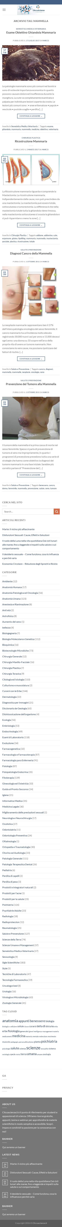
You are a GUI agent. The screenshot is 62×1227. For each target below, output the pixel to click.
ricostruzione (23, 241)
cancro (42, 369)
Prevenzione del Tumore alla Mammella (31, 384)
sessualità (44, 1049)
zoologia (47, 1054)
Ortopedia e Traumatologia (16, 846)
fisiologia (14, 1031)
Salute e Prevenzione (31, 250)
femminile (12, 488)
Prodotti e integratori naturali (17, 887)
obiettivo (44, 129)
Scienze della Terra (11, 939)
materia (56, 1031)
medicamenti (7, 1036)
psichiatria (49, 1041)
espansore (6, 238)
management (47, 1031)
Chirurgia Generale (12, 656)
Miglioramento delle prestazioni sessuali (23, 812)
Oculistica (7, 823)
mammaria (16, 129)
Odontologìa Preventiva (14, 835)
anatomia (10, 1020)
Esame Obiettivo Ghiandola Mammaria (31, 32)
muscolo (6, 1042)
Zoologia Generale (11, 1002)
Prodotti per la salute (13, 899)
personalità (23, 1042)
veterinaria (53, 129)
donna (5, 488)
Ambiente (7, 581)
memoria (29, 1036)
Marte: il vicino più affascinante (18, 529)
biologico (6, 1026)
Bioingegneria (9, 633)
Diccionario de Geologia (14, 708)
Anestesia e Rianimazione (15, 604)
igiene (30, 1031)
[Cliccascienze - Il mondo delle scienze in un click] (32, 9)
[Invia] (57, 511)
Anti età (6, 610)
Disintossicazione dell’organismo (19, 714)
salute (41, 488)
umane (39, 1054)
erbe (5, 1031)
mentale (36, 1036)
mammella (26, 129)
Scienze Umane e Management (18, 945)
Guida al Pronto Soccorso (15, 789)
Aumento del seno (11, 621)
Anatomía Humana (12, 587)
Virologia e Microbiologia (15, 997)
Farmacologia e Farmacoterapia (18, 754)
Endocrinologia (10, 731)
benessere (43, 485)
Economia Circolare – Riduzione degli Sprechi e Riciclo (29, 563)
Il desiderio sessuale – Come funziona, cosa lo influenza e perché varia (30, 556)
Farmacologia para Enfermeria (17, 760)
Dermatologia (9, 696)
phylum (31, 1042)
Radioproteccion (10, 922)
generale (24, 1031)
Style (4, 968)
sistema (52, 1048)
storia (18, 1054)
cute (55, 235)
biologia (50, 1021)
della (39, 1026)
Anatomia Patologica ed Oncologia (20, 592)
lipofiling (21, 238)
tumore (53, 488)
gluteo (14, 238)
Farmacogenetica (11, 748)
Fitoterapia (8, 777)
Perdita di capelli (10, 875)
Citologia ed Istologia (13, 679)
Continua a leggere (31, 116)
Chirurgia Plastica (31, 138)
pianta (37, 1041)
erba (56, 1026)
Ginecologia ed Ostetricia (15, 783)
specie (12, 1054)
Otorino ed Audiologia (13, 852)
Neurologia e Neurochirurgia (17, 818)
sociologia (6, 1054)
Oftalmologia (9, 841)
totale (32, 241)
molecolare (43, 1036)
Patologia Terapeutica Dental (17, 864)
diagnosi (49, 369)
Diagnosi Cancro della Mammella (31, 253)
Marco (45, 40)
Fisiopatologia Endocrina (15, 772)
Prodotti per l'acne (11, 893)
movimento (52, 1036)
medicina (35, 129)
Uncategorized (9, 985)
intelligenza (37, 1031)
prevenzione (33, 488)
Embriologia (8, 725)
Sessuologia (8, 956)
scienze (33, 1047)
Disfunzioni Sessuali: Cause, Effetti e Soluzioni (25, 535)
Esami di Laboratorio (13, 737)
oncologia (35, 372)
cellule (20, 1026)
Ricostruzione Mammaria (31, 141)
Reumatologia (9, 927)
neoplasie (26, 372)
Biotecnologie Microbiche (15, 650)
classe (26, 1026)
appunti (24, 1021)
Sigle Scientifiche (10, 962)
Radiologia (7, 916)
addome (39, 235)
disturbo (50, 1026)
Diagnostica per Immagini (15, 702)
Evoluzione (8, 743)
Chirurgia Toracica (11, 673)
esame (50, 126)
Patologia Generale (12, 858)
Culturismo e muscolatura (15, 685)
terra (23, 1054)
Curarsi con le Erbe (12, 691)
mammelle (16, 372)
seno (42, 372)
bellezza (6, 627)
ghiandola (6, 129)
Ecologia (6, 719)
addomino (48, 235)
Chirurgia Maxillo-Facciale (15, 662)
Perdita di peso (10, 881)
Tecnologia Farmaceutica (15, 979)
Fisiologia (7, 766)
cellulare (13, 1026)
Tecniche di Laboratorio (14, 974)
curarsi (32, 1026)
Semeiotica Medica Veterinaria (31, 29)
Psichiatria (7, 904)
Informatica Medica (12, 800)
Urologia (6, 991)
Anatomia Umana (11, 598)
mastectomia (52, 238)
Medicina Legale (10, 806)
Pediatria (7, 870)
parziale (5, 241)
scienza (23, 1048)
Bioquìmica (8, 644)
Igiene (5, 795)
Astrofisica (7, 616)
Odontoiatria (9, 829)
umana (32, 1054)
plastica (13, 241)
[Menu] (4, 9)
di (44, 1026)
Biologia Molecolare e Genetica (18, 639)
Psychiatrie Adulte (11, 910)
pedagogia (14, 1042)
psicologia (6, 1049)
